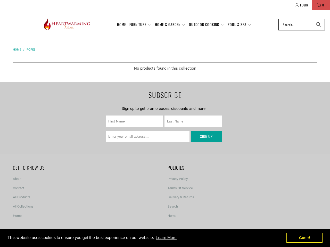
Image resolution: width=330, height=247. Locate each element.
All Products (21, 197)
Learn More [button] (166, 237)
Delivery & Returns (181, 197)
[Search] (318, 24)
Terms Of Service (180, 188)
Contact (18, 188)
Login (304, 5)
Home (17, 216)
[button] (140, 24)
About (17, 179)
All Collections (23, 206)
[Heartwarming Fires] (67, 24)
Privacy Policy (178, 179)
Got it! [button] (304, 238)
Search (173, 206)
